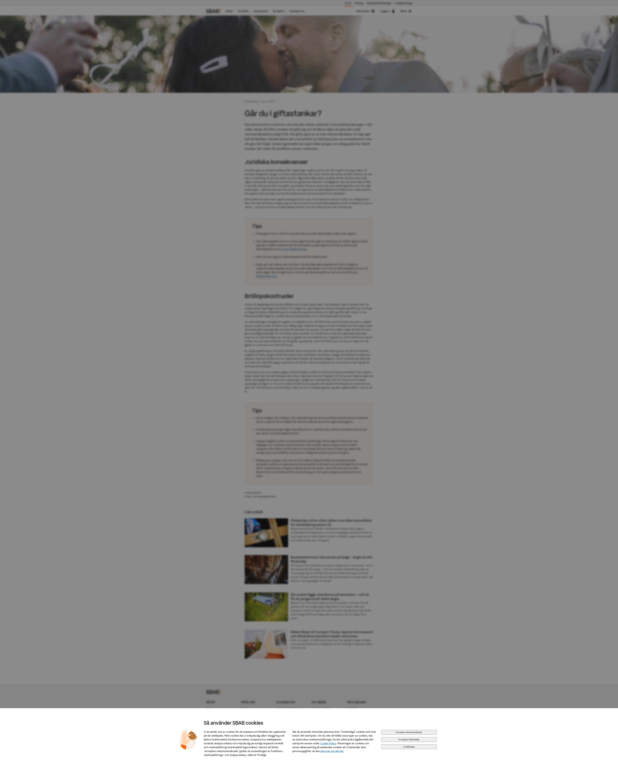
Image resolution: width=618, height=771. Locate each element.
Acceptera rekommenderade (409, 732)
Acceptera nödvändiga (408, 739)
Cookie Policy (328, 743)
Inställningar (409, 747)
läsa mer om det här (331, 751)
